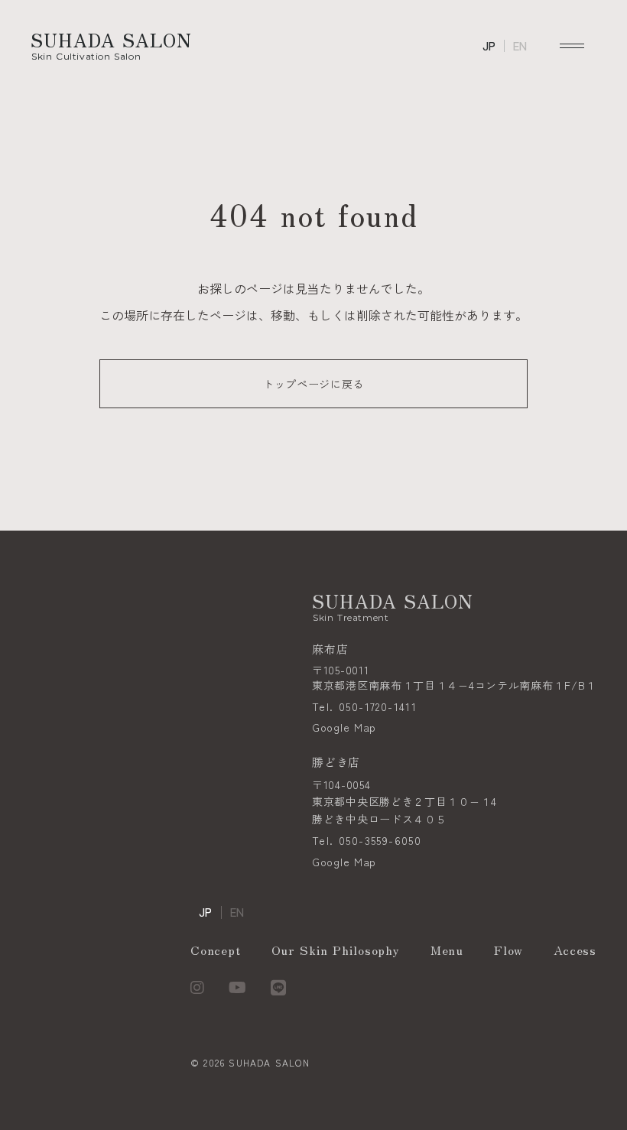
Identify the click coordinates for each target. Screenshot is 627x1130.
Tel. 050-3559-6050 (366, 840)
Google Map (344, 727)
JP (488, 46)
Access (575, 949)
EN (520, 46)
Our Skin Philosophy (335, 949)
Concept (215, 949)
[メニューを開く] (571, 45)
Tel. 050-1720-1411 (364, 707)
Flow (508, 949)
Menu (446, 949)
